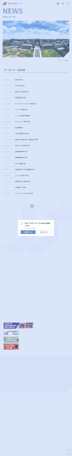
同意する (28, 232)
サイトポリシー (28, 228)
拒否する (44, 232)
